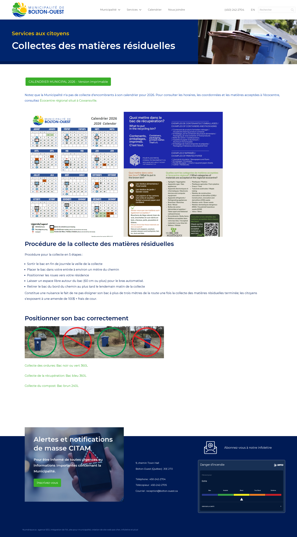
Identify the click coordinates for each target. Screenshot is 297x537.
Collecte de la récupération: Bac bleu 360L (56, 375)
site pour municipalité (80, 530)
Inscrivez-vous (47, 482)
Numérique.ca (30, 530)
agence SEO (44, 530)
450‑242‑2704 (157, 479)
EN (253, 9)
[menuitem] (234, 10)
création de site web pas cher (106, 530)
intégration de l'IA (59, 530)
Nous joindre (176, 9)
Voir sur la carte (208, 506)
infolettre (125, 530)
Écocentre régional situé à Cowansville (68, 100)
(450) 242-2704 (234, 9)
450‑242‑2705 (159, 485)
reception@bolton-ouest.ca (162, 490)
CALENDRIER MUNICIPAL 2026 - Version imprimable (68, 81)
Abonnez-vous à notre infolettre (248, 447)
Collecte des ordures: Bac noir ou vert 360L (56, 365)
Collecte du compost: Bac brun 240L (52, 386)
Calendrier (155, 9)
